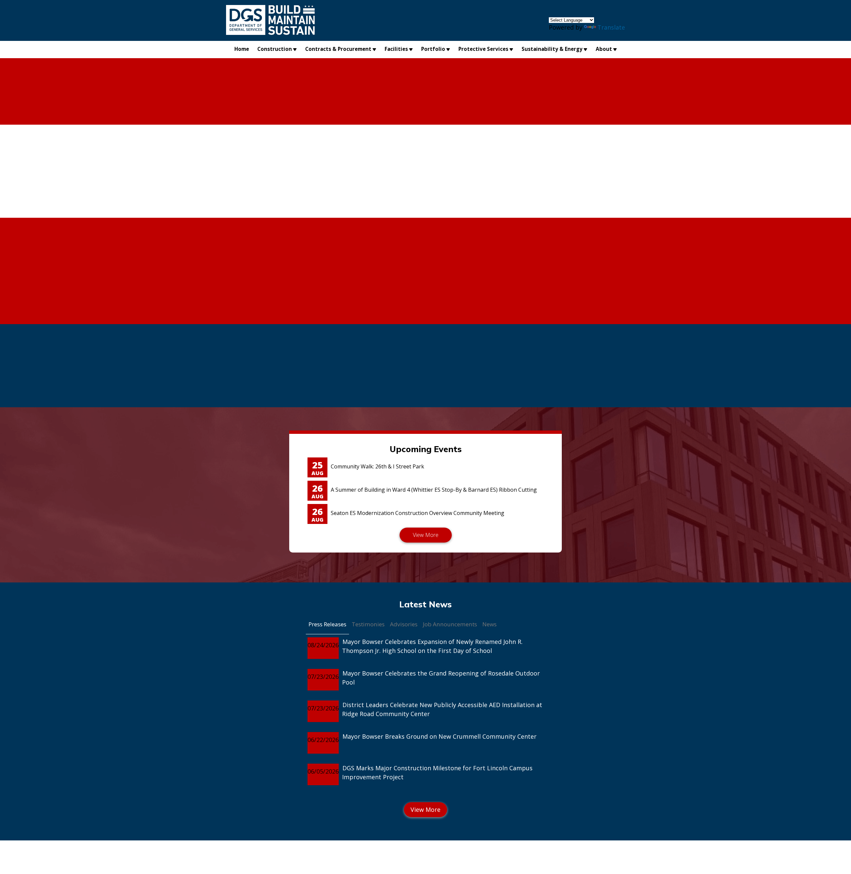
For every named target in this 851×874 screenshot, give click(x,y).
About (604, 49)
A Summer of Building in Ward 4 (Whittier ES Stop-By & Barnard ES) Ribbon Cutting (434, 489)
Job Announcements (450, 624)
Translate (611, 27)
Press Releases (327, 624)
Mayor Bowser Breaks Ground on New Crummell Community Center (439, 736)
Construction (274, 49)
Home (241, 49)
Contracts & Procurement (338, 49)
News (489, 624)
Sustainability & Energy (552, 49)
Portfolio (433, 49)
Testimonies (368, 624)
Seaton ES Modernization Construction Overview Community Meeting (417, 513)
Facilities (396, 49)
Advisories (404, 624)
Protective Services (483, 49)
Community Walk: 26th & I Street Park (377, 466)
